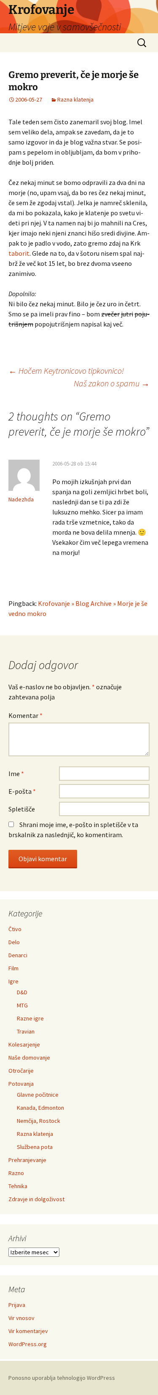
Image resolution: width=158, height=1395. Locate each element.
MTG (22, 1005)
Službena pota (35, 1147)
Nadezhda (21, 499)
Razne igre (30, 1018)
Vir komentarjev (28, 1331)
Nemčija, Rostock (38, 1121)
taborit (18, 253)
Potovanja (21, 1083)
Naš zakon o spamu (112, 383)
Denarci (17, 955)
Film (13, 968)
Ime (16, 773)
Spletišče (21, 809)
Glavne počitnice (38, 1094)
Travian (26, 1031)
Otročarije (21, 1070)
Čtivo (14, 929)
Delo (14, 942)
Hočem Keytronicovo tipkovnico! (66, 370)
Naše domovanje (29, 1057)
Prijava (16, 1305)
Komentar (25, 715)
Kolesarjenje (24, 1044)
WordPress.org (27, 1344)
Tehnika (17, 1186)
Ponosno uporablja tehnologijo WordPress (61, 1378)
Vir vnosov (21, 1318)
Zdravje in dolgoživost (36, 1199)
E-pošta (22, 791)
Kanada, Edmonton (40, 1107)
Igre (13, 981)
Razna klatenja (75, 99)
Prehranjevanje (27, 1160)
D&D (22, 992)
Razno (16, 1173)
